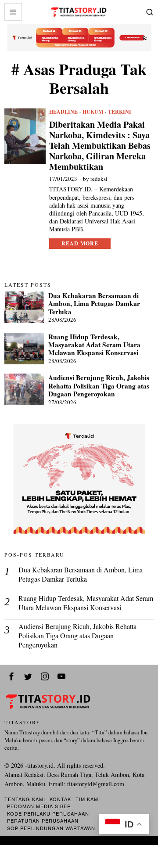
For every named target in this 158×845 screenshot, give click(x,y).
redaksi (99, 179)
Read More (79, 243)
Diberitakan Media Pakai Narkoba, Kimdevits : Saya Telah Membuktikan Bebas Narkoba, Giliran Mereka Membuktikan (100, 145)
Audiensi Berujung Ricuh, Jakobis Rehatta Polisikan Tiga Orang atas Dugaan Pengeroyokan (98, 386)
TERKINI (119, 111)
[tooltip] (11, 676)
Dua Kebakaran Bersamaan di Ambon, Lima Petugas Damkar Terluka (94, 303)
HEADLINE (63, 111)
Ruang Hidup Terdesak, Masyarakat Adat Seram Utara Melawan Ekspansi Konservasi (94, 345)
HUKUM (93, 111)
